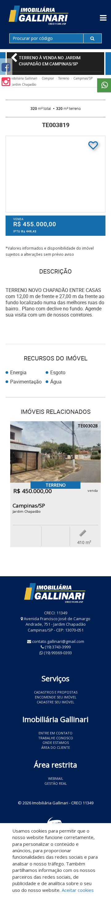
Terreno (63, 78)
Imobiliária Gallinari (23, 78)
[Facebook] (6, 67)
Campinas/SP (82, 78)
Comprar (48, 78)
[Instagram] (6, 81)
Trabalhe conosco (55, 738)
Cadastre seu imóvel (55, 702)
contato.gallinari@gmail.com (58, 641)
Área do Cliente (55, 747)
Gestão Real (55, 783)
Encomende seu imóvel (55, 697)
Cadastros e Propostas (55, 692)
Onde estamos (56, 742)
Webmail (55, 778)
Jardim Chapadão (24, 84)
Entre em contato (55, 733)
